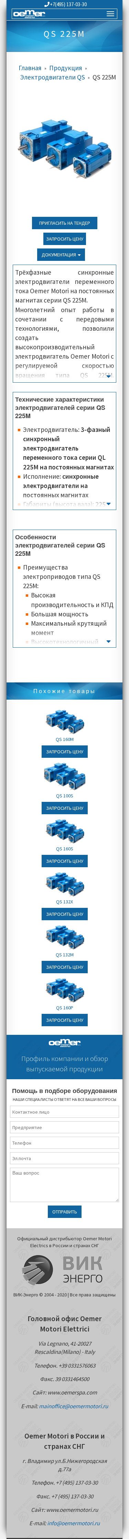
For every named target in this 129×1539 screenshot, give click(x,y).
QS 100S (64, 796)
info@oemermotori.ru (73, 1523)
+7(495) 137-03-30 (68, 4)
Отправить (64, 1212)
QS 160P (64, 1008)
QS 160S (64, 849)
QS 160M (65, 739)
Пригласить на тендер (64, 223)
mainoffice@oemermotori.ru (73, 1406)
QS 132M (65, 955)
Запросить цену (64, 239)
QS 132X (64, 902)
